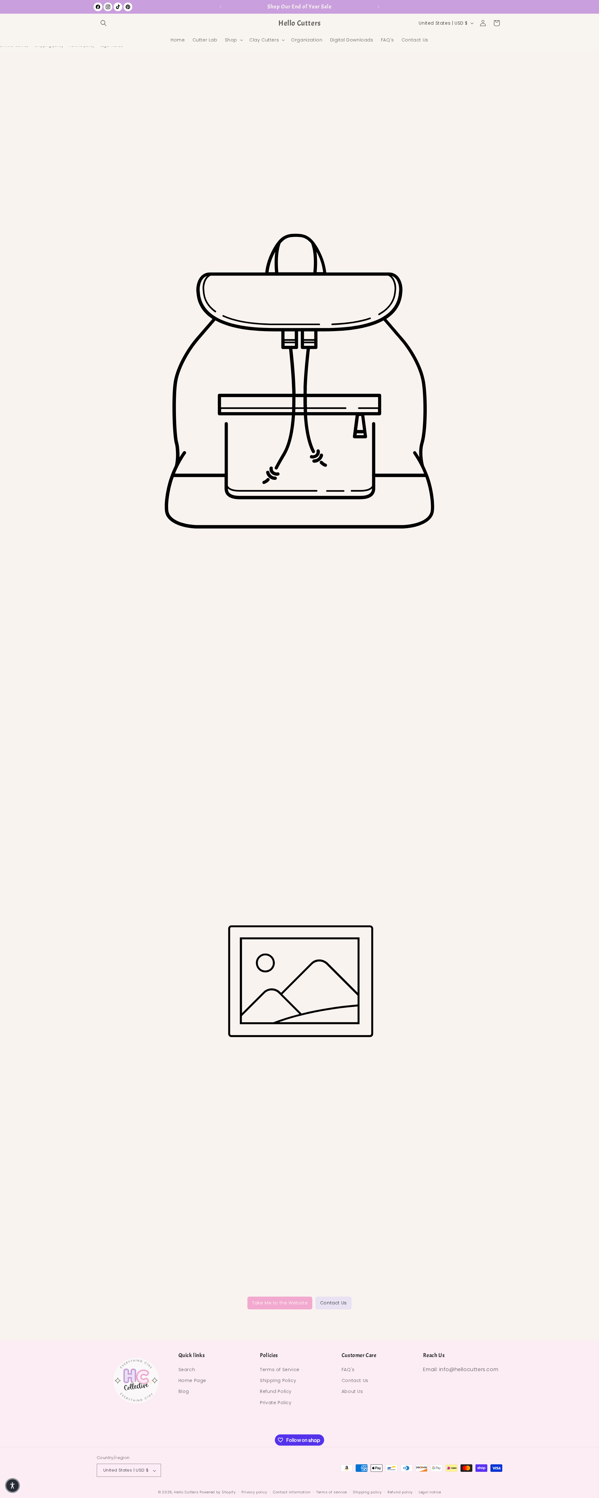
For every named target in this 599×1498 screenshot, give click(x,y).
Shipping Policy (278, 1381)
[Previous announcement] (220, 7)
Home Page (192, 1381)
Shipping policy (367, 1492)
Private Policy (275, 1402)
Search (186, 1370)
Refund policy (400, 1492)
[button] (103, 23)
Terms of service (331, 1492)
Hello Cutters (186, 1492)
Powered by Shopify (218, 1492)
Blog (183, 1392)
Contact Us (333, 1303)
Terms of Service (280, 1370)
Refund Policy (276, 1392)
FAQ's (348, 1370)
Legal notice (430, 1492)
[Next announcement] (378, 7)
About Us (352, 1392)
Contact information (291, 1492)
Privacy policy (254, 1492)
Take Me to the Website (280, 1303)
